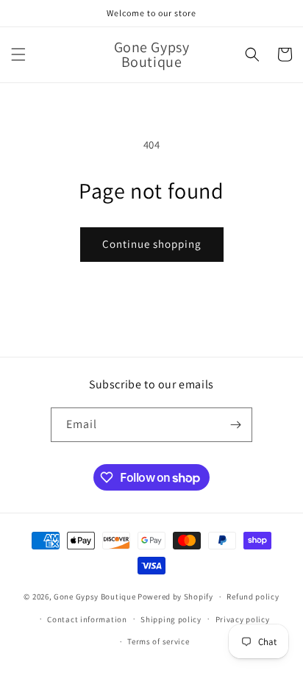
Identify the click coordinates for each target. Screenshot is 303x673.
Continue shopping (152, 244)
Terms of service (158, 641)
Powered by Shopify (175, 596)
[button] (18, 54)
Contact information (86, 619)
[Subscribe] (235, 424)
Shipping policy (171, 619)
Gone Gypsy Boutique (96, 596)
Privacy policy (242, 619)
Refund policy (253, 596)
